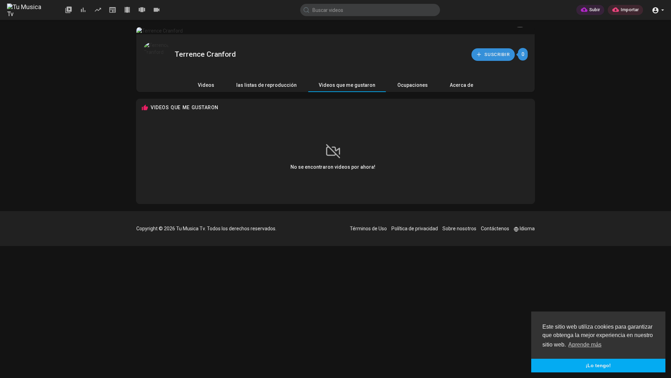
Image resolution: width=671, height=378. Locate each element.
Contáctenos (495, 228)
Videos (206, 85)
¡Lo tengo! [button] (598, 365)
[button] (658, 9)
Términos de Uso (368, 228)
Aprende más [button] (584, 345)
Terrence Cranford (205, 54)
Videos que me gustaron (347, 85)
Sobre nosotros (459, 228)
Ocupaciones (412, 85)
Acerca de (461, 85)
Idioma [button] (527, 228)
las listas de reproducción (266, 85)
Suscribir (496, 54)
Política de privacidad (414, 228)
